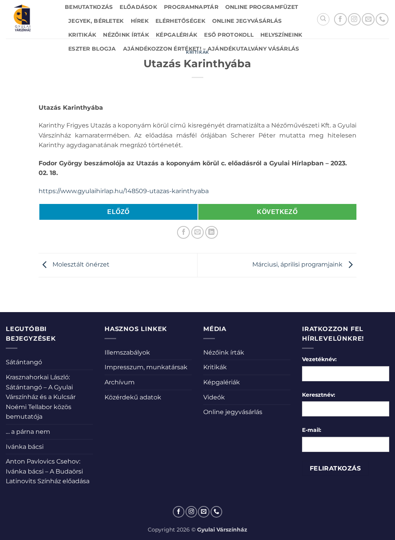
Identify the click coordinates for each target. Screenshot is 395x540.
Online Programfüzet (261, 6)
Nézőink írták (126, 34)
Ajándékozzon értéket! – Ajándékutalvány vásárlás (211, 48)
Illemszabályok (127, 352)
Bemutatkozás (89, 6)
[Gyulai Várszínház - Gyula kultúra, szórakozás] (29, 19)
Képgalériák (176, 34)
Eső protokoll (228, 34)
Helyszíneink (281, 34)
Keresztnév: (318, 394)
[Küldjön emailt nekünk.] (368, 19)
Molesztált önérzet (80, 264)
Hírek (140, 20)
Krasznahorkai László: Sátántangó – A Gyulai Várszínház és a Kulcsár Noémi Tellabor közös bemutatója (41, 397)
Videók (214, 397)
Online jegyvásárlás (247, 20)
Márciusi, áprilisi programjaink (298, 264)
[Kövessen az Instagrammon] (354, 19)
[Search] (323, 19)
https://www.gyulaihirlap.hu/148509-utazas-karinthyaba (124, 191)
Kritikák (82, 34)
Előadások (138, 6)
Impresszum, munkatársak (146, 367)
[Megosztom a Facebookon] (183, 232)
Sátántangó (24, 362)
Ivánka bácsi (25, 446)
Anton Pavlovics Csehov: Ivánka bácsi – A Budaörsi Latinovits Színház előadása (47, 471)
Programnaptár (191, 6)
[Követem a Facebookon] (340, 19)
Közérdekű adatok (133, 397)
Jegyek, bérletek (96, 20)
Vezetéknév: (319, 359)
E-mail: (311, 429)
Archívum (120, 382)
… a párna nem (28, 431)
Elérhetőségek (180, 20)
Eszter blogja (92, 48)
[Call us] (382, 19)
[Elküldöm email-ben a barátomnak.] (197, 232)
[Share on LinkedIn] (211, 232)
